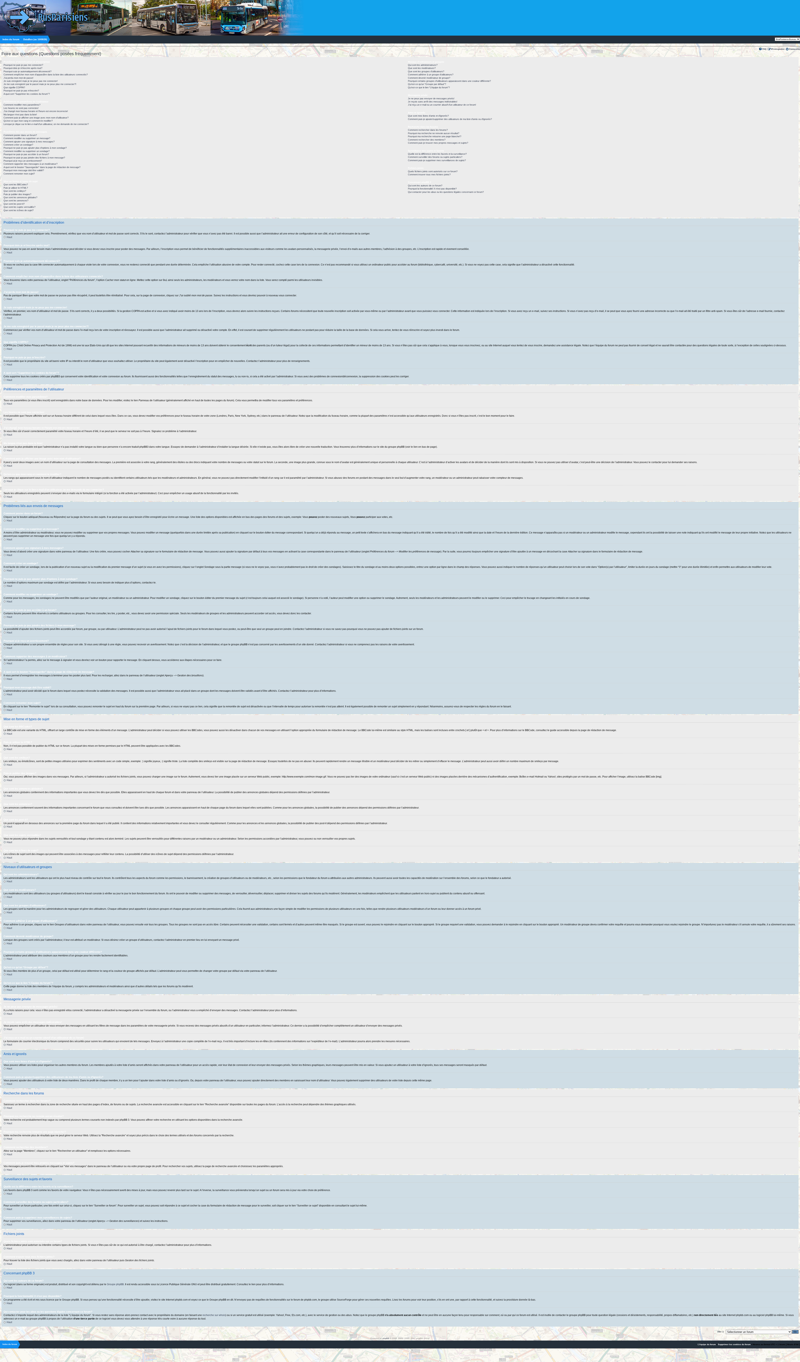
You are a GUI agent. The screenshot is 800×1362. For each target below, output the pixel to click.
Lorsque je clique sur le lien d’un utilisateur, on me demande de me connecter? (46, 124)
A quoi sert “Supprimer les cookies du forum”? (27, 94)
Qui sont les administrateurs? (423, 65)
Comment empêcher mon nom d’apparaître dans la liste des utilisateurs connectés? (46, 74)
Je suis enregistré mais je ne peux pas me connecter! (31, 81)
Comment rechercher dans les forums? (428, 130)
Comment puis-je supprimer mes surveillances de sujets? (437, 160)
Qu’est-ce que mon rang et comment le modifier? (28, 121)
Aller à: (720, 1331)
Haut (9, 237)
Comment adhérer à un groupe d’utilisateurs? (430, 74)
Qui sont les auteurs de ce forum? (425, 185)
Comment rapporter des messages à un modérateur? (31, 164)
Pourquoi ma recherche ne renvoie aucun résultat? (433, 133)
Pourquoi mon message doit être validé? (24, 170)
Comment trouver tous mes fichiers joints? (429, 174)
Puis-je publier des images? (17, 194)
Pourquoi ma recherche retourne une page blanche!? (434, 136)
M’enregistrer (778, 49)
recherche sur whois (213, 1315)
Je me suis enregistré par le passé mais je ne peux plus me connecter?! (40, 84)
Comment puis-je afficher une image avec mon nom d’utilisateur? (36, 117)
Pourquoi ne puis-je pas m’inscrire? (21, 90)
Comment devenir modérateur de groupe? (429, 78)
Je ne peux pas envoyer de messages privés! (431, 98)
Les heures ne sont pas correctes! (21, 108)
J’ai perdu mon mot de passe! (18, 78)
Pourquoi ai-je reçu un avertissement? (23, 161)
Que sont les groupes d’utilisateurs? (426, 71)
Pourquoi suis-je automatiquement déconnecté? (27, 71)
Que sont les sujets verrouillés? (19, 207)
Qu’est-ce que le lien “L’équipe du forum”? (429, 87)
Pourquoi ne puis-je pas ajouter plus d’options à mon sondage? (35, 148)
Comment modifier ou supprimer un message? (27, 138)
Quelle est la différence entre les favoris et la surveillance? (437, 154)
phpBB (385, 1338)
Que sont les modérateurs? (422, 68)
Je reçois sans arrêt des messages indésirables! (432, 101)
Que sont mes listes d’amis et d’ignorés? (428, 116)
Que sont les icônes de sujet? (19, 210)
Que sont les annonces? (16, 200)
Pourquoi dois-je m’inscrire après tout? (23, 68)
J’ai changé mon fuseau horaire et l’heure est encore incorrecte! (36, 111)
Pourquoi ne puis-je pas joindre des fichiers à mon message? (34, 157)
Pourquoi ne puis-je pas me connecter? (23, 65)
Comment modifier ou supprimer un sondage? (27, 151)
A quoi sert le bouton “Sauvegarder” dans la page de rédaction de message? (42, 167)
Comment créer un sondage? (18, 144)
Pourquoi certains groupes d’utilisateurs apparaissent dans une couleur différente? (449, 81)
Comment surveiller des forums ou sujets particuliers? (435, 157)
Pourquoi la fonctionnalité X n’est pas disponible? (432, 188)
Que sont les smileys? (15, 191)
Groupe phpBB (115, 1284)
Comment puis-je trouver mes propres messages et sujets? (438, 143)
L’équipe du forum (707, 1344)
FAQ (764, 49)
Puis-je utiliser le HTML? (16, 188)
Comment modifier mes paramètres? (22, 104)
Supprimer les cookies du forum (734, 1344)
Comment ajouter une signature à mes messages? (29, 141)
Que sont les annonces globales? (20, 197)
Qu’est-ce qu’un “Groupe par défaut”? (427, 84)
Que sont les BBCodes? (16, 184)
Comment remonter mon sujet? (19, 173)
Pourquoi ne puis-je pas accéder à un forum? (26, 154)
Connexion (794, 49)
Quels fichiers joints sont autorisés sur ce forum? (433, 171)
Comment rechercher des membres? (426, 139)
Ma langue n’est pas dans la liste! (20, 114)
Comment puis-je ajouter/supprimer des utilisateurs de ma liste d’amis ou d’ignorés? (450, 119)
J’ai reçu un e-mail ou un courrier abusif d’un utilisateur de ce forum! (442, 104)
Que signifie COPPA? (14, 87)
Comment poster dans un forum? (20, 135)
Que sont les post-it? (14, 204)
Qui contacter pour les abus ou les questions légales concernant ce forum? (446, 192)
